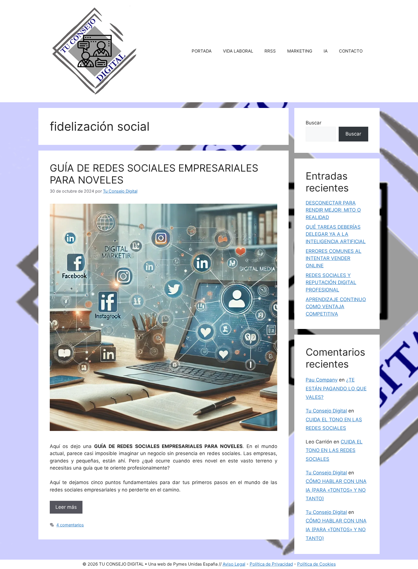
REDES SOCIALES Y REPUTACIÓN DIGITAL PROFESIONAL (331, 282)
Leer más (66, 507)
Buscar (313, 123)
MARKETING (299, 51)
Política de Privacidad (271, 564)
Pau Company (322, 380)
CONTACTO (351, 51)
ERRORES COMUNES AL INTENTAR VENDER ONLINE (333, 258)
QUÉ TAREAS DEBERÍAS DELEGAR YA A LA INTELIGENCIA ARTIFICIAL (336, 234)
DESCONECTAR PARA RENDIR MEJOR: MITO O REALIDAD (333, 210)
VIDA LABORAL (238, 51)
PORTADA (202, 51)
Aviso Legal (234, 564)
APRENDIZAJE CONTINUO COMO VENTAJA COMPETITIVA (336, 307)
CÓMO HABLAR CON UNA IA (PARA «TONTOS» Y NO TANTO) (336, 489)
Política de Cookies (316, 564)
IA (326, 51)
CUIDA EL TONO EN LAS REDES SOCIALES (334, 450)
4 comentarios (70, 524)
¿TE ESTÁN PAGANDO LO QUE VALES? (336, 388)
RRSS (270, 51)
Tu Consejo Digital (326, 411)
